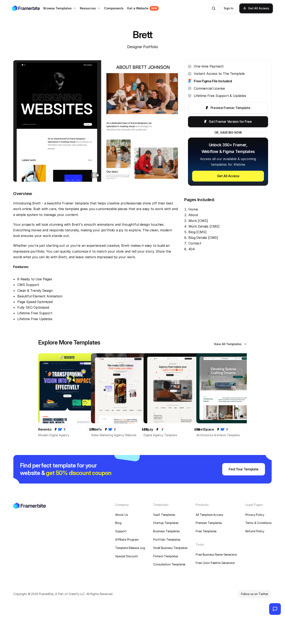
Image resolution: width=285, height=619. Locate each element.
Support (120, 531)
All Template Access (209, 514)
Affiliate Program (127, 539)
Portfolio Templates (166, 539)
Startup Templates (166, 523)
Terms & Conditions (258, 523)
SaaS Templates (164, 514)
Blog (118, 523)
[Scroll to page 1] (93, 175)
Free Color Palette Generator (215, 563)
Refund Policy (254, 531)
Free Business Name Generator (216, 554)
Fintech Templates (165, 556)
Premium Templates (209, 523)
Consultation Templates (169, 564)
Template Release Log (130, 548)
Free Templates (206, 531)
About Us (121, 514)
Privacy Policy (254, 514)
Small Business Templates (170, 548)
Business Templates (166, 531)
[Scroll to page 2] (98, 175)
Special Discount (126, 556)
